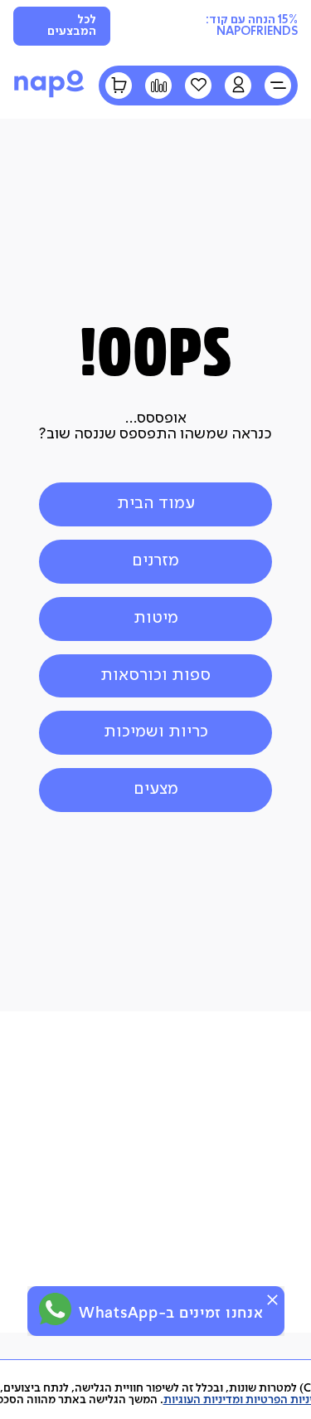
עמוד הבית (156, 503)
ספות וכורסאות (155, 675)
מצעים (156, 789)
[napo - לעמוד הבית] (49, 96)
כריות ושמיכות (156, 732)
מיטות (156, 618)
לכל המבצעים (71, 25)
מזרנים (155, 561)
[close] (272, 1299)
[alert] (155, 1311)
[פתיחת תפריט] (278, 85)
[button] (238, 85)
